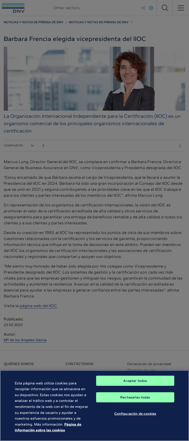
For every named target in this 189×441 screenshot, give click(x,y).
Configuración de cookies (135, 414)
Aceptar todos (135, 381)
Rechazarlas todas (135, 397)
